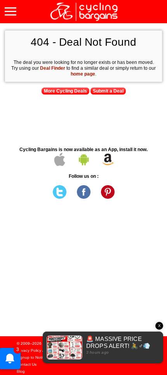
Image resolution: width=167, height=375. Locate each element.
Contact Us (27, 364)
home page (83, 74)
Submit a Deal (108, 91)
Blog (21, 371)
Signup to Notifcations (36, 357)
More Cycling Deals (65, 91)
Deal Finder (52, 68)
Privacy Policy (29, 350)
